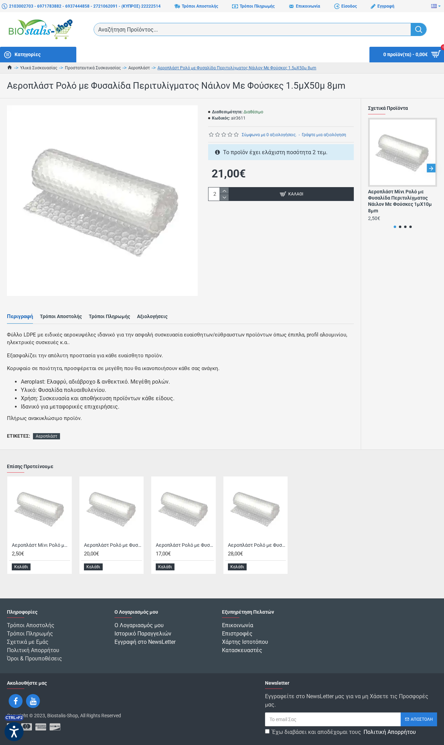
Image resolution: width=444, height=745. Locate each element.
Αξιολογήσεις (152, 316)
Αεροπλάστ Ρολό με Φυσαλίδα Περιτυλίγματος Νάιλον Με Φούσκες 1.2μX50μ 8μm (185, 545)
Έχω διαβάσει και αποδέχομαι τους (344, 732)
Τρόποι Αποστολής (61, 316)
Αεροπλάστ (139, 67)
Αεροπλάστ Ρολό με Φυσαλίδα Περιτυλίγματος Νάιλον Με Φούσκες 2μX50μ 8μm (257, 545)
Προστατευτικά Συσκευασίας (93, 67)
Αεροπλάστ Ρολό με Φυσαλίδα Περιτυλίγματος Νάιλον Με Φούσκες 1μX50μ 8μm (113, 545)
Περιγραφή (20, 316)
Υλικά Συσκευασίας (38, 67)
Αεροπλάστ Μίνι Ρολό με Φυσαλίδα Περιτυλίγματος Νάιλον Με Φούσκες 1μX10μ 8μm (400, 201)
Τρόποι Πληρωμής (109, 316)
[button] (374, 168)
